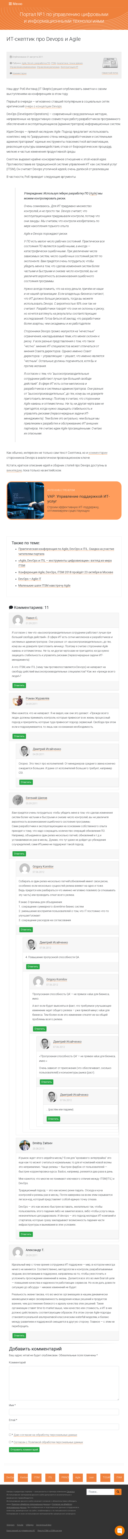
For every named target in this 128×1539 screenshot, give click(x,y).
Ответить (19, 685)
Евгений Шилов (36, 798)
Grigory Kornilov (43, 866)
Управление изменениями (23, 67)
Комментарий (17, 1362)
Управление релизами (48, 67)
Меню (17, 4)
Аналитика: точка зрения (69, 63)
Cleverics (70, 1492)
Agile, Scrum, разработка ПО (36, 63)
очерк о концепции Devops (43, 106)
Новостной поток (110, 73)
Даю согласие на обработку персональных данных (45, 1434)
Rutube (20, 1525)
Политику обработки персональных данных (31, 1504)
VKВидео (30, 1525)
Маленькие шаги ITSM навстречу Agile (44, 585)
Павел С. (32, 618)
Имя (12, 1405)
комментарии (97, 452)
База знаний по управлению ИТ (20, 1531)
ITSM (53, 63)
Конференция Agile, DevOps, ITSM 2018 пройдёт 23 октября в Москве (65, 572)
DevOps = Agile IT (29, 579)
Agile (93, 193)
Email (13, 1420)
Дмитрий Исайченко (47, 749)
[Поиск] (118, 1492)
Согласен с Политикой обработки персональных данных (48, 1442)
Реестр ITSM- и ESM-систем (50, 1531)
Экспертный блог (44, 1525)
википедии (14, 470)
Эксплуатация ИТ (69, 67)
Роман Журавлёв (37, 698)
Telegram (10, 1525)
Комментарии (19, 73)
